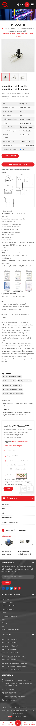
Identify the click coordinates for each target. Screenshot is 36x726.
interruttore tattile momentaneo (13, 656)
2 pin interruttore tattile (13, 377)
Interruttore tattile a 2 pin (10, 646)
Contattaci (9, 156)
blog (3, 619)
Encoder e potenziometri (10, 522)
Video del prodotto (8, 609)
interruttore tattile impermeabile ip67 (14, 666)
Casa (5, 28)
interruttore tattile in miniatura (12, 670)
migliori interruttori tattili (13, 385)
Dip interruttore (26, 381)
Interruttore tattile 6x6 (9, 649)
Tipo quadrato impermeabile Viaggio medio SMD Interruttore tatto (8, 552)
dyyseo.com (19, 713)
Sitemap (4, 623)
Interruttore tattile (26, 28)
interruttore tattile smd (9, 639)
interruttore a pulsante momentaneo (14, 663)
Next (33, 544)
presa (3, 509)
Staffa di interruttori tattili (14, 394)
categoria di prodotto (9, 606)
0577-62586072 (10, 689)
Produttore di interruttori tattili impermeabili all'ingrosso (17, 404)
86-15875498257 (11, 700)
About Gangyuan (7, 602)
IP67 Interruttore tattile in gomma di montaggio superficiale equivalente (24, 552)
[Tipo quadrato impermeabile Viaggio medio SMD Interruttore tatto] (9, 542)
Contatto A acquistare (9, 616)
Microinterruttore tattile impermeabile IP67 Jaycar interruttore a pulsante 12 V (17, 413)
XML (3, 626)
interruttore (14, 28)
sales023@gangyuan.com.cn (15, 696)
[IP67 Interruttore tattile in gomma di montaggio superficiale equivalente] (25, 542)
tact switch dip (10, 381)
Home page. (6, 599)
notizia (4, 613)
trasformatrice (7, 518)
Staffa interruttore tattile (13, 390)
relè (3, 513)
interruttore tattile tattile (10, 653)
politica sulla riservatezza (10, 630)
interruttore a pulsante (9, 642)
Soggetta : (16, 444)
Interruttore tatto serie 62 (17, 31)
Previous (1, 544)
